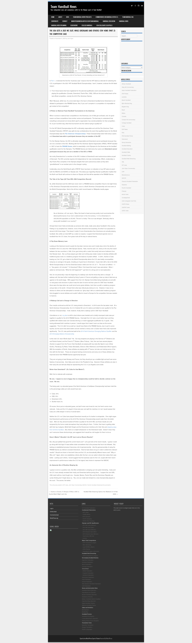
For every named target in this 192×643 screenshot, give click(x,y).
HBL (123, 162)
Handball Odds (123, 21)
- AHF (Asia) (85, 512)
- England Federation (88, 573)
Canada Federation (87, 566)
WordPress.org (54, 518)
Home (52, 17)
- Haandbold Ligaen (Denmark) (90, 551)
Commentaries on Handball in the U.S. (107, 17)
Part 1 (53, 81)
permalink (107, 485)
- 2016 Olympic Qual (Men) (89, 532)
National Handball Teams (89, 605)
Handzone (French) (87, 597)
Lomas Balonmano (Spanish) (90, 618)
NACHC (84, 485)
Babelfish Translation (87, 625)
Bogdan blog (125, 106)
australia (124, 97)
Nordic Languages (87, 629)
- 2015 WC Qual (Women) (89, 529)
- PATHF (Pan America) (88, 521)
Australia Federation (87, 562)
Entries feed (53, 511)
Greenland (125, 139)
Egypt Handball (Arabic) (88, 603)
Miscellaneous (126, 175)
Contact (64, 21)
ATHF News (125, 93)
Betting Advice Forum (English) (90, 620)
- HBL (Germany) (86, 545)
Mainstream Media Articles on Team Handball (85, 21)
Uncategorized (126, 197)
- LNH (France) (86, 549)
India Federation (86, 579)
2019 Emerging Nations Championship (62, 334)
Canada (124, 116)
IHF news (65, 485)
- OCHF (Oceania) (87, 519)
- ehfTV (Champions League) (90, 555)
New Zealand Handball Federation (91, 583)
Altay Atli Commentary (128, 87)
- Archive (84, 538)
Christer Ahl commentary (128, 119)
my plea (64, 315)
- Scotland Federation (88, 575)
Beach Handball (126, 100)
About (60, 17)
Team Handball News (63, 6)
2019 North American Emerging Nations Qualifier (96, 331)
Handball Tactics (126, 155)
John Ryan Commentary (75, 485)
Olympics (124, 184)
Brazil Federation (86, 564)
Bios (67, 17)
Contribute (54, 21)
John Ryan (70, 38)
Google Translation (87, 627)
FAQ (123, 132)
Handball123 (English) (88, 616)
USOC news (125, 210)
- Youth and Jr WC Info (88, 536)
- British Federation (87, 571)
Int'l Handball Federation (88, 508)
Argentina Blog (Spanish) (89, 601)
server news (125, 194)
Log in (51, 508)
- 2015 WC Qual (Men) (88, 527)
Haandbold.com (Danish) (89, 592)
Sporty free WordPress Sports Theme (90, 638)
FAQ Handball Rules (127, 136)
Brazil (123, 110)
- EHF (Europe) (86, 516)
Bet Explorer (85, 610)
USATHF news (126, 207)
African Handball (126, 84)
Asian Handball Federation (129, 90)
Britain (123, 113)
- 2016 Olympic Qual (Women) (90, 534)
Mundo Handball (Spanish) (89, 594)
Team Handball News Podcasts (82, 17)
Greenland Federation (88, 577)
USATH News (74, 25)
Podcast (124, 191)
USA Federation (86, 586)
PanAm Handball (92, 485)
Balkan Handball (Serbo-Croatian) (91, 599)
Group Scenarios (126, 142)
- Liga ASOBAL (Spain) (88, 547)
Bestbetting (85, 612)
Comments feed (54, 515)
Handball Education (109, 21)
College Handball (87, 25)
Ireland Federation (87, 581)
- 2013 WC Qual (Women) (89, 525)
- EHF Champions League (89, 542)
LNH (123, 171)
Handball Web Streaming (58, 25)
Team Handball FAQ (127, 17)
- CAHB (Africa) (86, 514)
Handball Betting (126, 145)
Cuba (123, 126)
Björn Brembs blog (127, 103)
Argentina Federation (88, 560)
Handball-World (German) (89, 590)
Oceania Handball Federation (130, 181)
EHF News (125, 129)
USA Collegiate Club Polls (104, 25)
